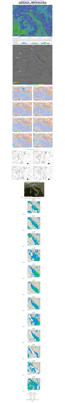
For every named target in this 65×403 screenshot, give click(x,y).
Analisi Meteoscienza (35, 0)
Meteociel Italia (30, 0)
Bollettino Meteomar (24, 0)
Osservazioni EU (41, 0)
